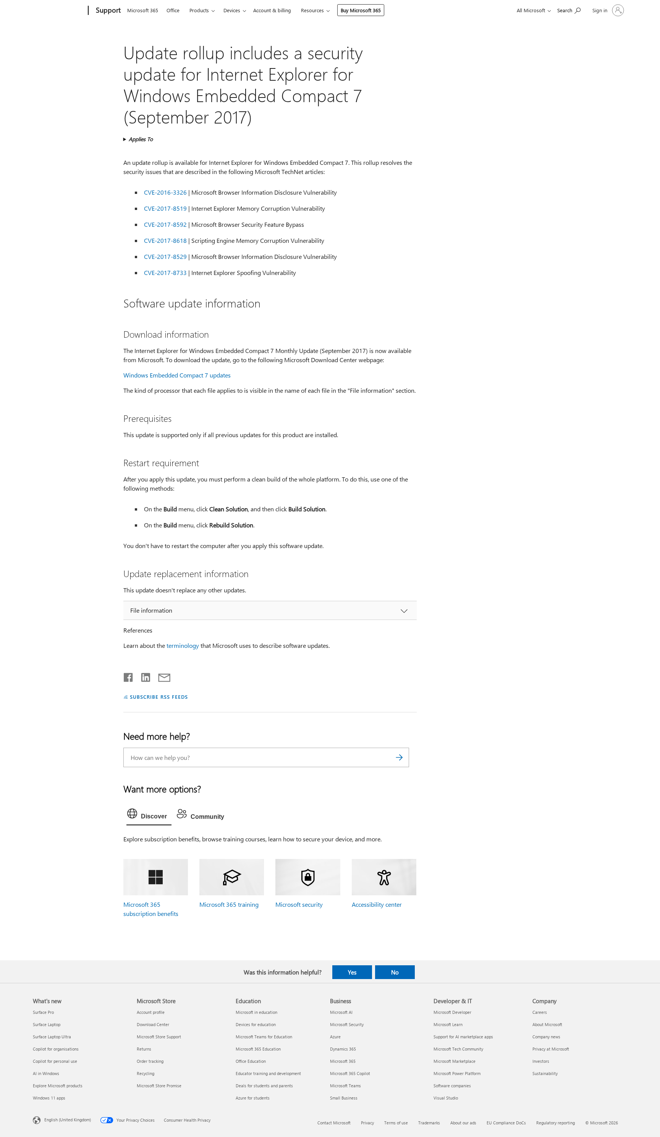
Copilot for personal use (55, 1061)
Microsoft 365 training (229, 904)
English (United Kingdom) (67, 1119)
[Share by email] (160, 675)
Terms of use (396, 1123)
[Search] (399, 757)
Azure (335, 1036)
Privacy (367, 1123)
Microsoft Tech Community (458, 1049)
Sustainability (545, 1073)
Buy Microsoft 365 (361, 10)
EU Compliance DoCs (506, 1123)
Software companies (452, 1085)
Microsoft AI (341, 1012)
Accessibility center (377, 904)
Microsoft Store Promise (159, 1085)
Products (199, 10)
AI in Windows (46, 1073)
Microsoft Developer (452, 1012)
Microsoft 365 (142, 10)
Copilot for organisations (56, 1049)
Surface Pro (43, 1012)
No (395, 972)
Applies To (141, 139)
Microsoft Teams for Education (264, 1036)
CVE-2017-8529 (165, 256)
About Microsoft (547, 1024)
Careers (539, 1012)
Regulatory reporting (555, 1123)
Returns (144, 1049)
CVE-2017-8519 (165, 208)
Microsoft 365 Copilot (350, 1073)
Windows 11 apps (49, 1098)
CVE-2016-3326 (165, 192)
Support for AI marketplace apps (463, 1036)
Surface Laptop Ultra (52, 1036)
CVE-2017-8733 (165, 272)
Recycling (145, 1073)
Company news (546, 1036)
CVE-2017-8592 (165, 224)
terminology (183, 645)
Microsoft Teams (345, 1085)
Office (173, 10)
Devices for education (256, 1024)
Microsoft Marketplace (455, 1061)
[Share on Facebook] (128, 675)
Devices (231, 10)
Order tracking (150, 1061)
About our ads (463, 1123)
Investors (540, 1061)
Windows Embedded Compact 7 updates (177, 375)
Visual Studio (446, 1098)
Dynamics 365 (343, 1049)
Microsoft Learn (448, 1024)
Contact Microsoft (334, 1123)
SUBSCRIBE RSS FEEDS (159, 696)
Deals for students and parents (264, 1085)
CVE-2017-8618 (165, 240)
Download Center (153, 1024)
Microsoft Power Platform (457, 1073)
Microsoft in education (256, 1012)
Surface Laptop (46, 1024)
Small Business (344, 1098)
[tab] (148, 815)
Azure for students (253, 1098)
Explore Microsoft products (57, 1085)
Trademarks (429, 1123)
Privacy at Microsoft (550, 1049)
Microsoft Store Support (159, 1036)
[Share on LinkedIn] (142, 675)
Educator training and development (268, 1073)
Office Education (251, 1061)
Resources (312, 10)
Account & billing (272, 10)
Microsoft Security (347, 1024)
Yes (352, 972)
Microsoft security (299, 904)
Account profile (151, 1012)
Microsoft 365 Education (258, 1049)
